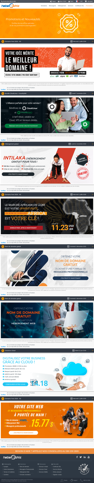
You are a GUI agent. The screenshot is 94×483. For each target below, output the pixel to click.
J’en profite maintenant (18, 174)
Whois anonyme (57, 472)
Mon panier (90, 1)
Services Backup (57, 469)
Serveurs (70, 5)
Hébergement (62, 5)
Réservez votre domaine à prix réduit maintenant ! (21, 75)
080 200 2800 (72, 451)
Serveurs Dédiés (43, 472)
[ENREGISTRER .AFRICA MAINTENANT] (22, 225)
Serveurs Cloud (43, 469)
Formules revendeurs (25, 474)
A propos (5, 466)
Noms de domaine (24, 466)
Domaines (44, 5)
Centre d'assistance (8, 469)
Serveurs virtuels (43, 466)
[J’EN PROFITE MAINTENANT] (23, 436)
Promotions (89, 5)
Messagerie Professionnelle (26, 469)
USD (81, 1)
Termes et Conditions (9, 472)
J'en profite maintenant (71, 278)
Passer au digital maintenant (23, 330)
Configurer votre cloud (15, 384)
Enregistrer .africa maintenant (23, 228)
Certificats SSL (79, 5)
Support (54, 1)
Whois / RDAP (62, 1)
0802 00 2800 (13, 1)
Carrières (5, 474)
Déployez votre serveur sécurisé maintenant (23, 126)
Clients (71, 1)
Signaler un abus (57, 474)
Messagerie (52, 5)
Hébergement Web (24, 472)
